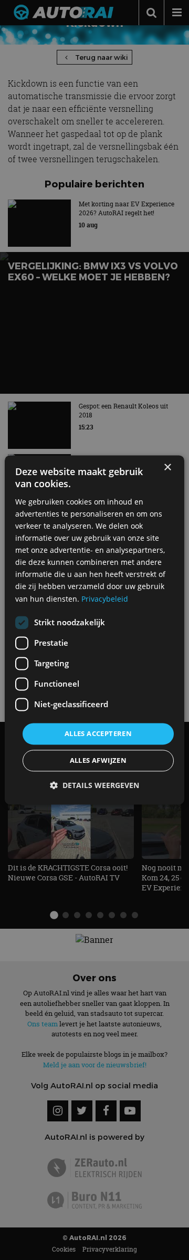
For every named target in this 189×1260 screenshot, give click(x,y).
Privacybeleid (104, 599)
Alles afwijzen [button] (98, 760)
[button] (94, 786)
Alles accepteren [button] (98, 733)
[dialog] (94, 629)
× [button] (167, 467)
